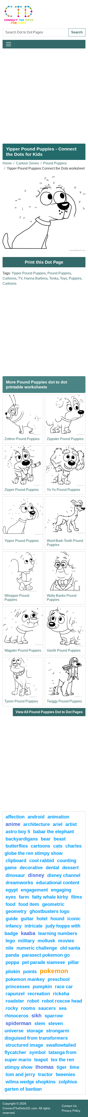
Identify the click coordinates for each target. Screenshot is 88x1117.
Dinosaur (15, 875)
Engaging (61, 890)
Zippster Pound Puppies (65, 439)
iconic (74, 918)
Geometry (16, 911)
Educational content (57, 882)
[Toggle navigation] (9, 44)
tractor (45, 1074)
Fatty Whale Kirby (50, 897)
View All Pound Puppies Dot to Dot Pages (49, 712)
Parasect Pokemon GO (46, 955)
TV (20, 278)
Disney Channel (63, 875)
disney (36, 875)
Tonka (53, 278)
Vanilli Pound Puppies (64, 650)
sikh (36, 1015)
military (26, 940)
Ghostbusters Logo (49, 911)
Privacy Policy (71, 1110)
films (76, 897)
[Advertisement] (44, 94)
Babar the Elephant (53, 831)
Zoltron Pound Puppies (22, 439)
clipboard (16, 860)
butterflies (17, 846)
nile (9, 948)
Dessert (70, 867)
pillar (73, 962)
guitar (27, 918)
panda (12, 955)
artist (71, 824)
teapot (41, 1059)
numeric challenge (36, 948)
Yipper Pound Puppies (29, 273)
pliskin (13, 971)
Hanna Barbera (35, 278)
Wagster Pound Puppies (22, 650)
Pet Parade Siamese (43, 962)
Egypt (12, 890)
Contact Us (69, 1106)
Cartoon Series (27, 163)
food (10, 904)
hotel (42, 918)
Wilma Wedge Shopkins (31, 1081)
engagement (34, 890)
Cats (57, 846)
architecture (36, 824)
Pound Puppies (55, 163)
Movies (66, 940)
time (74, 1067)
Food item (28, 904)
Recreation (39, 993)
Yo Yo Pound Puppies (63, 490)
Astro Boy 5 (18, 831)
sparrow (54, 1015)
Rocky (12, 1008)
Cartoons (9, 278)
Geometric (53, 904)
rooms (28, 1008)
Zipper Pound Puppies (21, 490)
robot (33, 1001)
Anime (13, 824)
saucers (47, 1008)
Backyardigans (22, 839)
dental (52, 867)
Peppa (12, 962)
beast (60, 839)
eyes (11, 897)
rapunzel (15, 993)
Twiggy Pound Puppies (64, 701)
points (30, 971)
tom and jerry (20, 1074)
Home (7, 163)
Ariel (57, 824)
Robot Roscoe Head (62, 1001)
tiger (62, 1067)
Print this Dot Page (44, 262)
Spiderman (18, 1023)
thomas (44, 1067)
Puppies (75, 278)
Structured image (24, 1045)
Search (77, 32)
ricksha (61, 993)
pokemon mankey (25, 979)
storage (34, 1030)
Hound (57, 918)
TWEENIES (65, 1074)
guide (12, 918)
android (36, 816)
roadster (15, 1001)
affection (15, 816)
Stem (39, 1023)
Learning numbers (57, 933)
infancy (14, 926)
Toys (63, 278)
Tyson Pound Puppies (21, 701)
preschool (59, 979)
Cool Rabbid (41, 860)
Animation (58, 816)
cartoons (40, 846)
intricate (34, 926)
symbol (37, 1052)
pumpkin (42, 986)
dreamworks (19, 882)
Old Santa (70, 948)
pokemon (54, 970)
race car (64, 986)
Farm (24, 897)
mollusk (46, 940)
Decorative (31, 867)
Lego (10, 940)
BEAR (46, 839)
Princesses (18, 986)
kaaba (28, 933)
